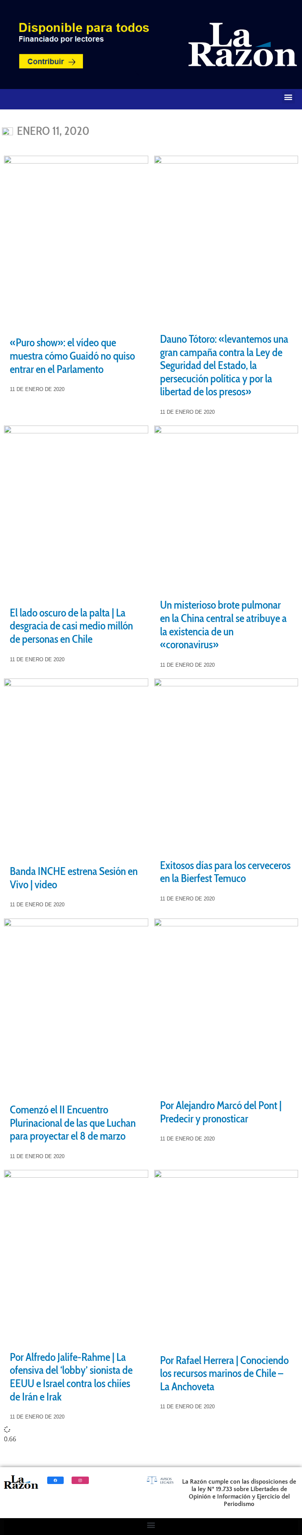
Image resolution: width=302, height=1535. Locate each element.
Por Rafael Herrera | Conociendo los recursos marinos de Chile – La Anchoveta (224, 1373)
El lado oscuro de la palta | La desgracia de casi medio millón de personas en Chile (71, 626)
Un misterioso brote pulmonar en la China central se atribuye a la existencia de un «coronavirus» (223, 624)
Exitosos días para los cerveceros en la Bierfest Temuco (225, 871)
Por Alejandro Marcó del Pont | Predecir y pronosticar (221, 1112)
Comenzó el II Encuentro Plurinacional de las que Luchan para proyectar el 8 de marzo (73, 1122)
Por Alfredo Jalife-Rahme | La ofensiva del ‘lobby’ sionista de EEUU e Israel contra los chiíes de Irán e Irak (71, 1376)
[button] (288, 97)
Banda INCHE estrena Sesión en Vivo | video (74, 877)
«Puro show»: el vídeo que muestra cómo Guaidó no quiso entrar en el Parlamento (72, 355)
